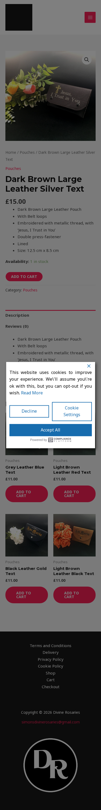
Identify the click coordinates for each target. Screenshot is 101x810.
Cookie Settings (72, 411)
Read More (32, 393)
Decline (29, 411)
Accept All (50, 430)
